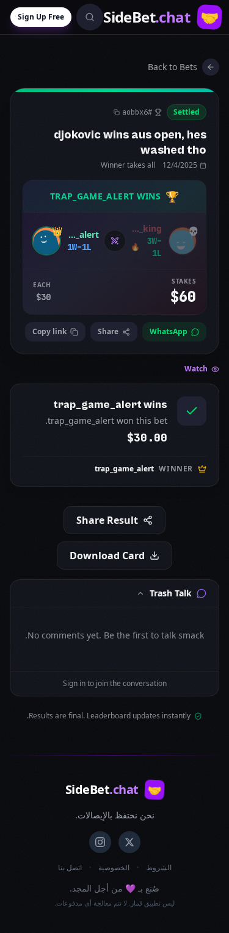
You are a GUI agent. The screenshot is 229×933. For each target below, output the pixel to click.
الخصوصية (113, 868)
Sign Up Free (41, 17)
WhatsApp (168, 331)
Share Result (107, 520)
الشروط (159, 868)
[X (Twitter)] (129, 842)
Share (108, 331)
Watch (196, 369)
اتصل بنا (70, 868)
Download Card (107, 555)
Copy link (49, 331)
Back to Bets (172, 67)
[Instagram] (100, 842)
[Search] (89, 17)
